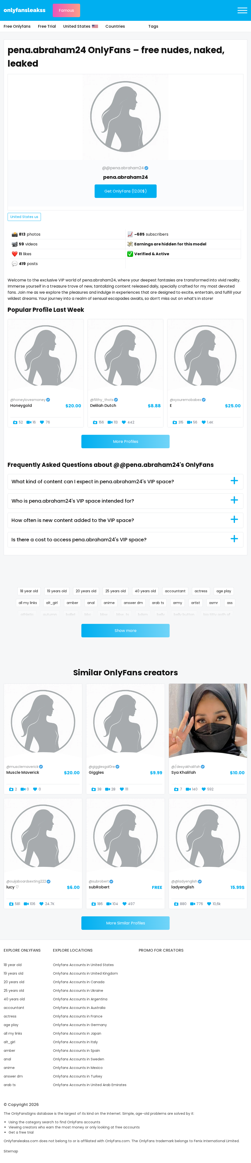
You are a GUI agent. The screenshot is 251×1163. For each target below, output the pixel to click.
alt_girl (52, 602)
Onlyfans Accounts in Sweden (78, 1059)
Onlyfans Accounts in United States (83, 964)
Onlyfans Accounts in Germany (80, 1024)
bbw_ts (122, 614)
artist (195, 602)
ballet (70, 614)
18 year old (29, 591)
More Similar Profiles (125, 923)
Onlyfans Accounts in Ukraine (78, 990)
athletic (27, 614)
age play (223, 591)
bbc (88, 614)
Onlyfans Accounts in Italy (75, 1042)
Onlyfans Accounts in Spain (76, 1050)
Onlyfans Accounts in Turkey (77, 1076)
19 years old (57, 591)
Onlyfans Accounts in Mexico (78, 1067)
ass (230, 602)
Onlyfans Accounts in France (77, 1016)
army (177, 602)
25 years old (115, 591)
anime (109, 602)
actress (201, 591)
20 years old (86, 591)
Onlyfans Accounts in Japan (77, 1033)
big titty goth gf (216, 614)
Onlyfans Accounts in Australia (79, 1007)
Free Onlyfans (17, 26)
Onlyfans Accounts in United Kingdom (85, 973)
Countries (115, 26)
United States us (24, 216)
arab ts (158, 602)
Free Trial (47, 26)
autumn (50, 614)
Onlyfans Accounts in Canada (78, 982)
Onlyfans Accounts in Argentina (80, 999)
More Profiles (125, 441)
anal (91, 602)
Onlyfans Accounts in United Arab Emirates (89, 1084)
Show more (126, 630)
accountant (175, 591)
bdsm (143, 614)
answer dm (133, 602)
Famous (66, 10)
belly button (184, 614)
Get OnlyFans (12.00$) (125, 191)
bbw (103, 614)
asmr (213, 602)
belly (161, 614)
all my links (28, 602)
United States (76, 26)
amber (72, 602)
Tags (153, 26)
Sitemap (11, 1151)
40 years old (145, 591)
